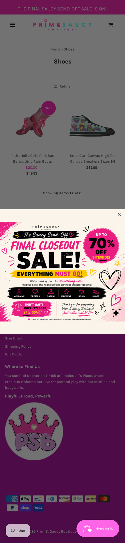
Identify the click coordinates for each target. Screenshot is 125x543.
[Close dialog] (119, 214)
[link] (62, 271)
